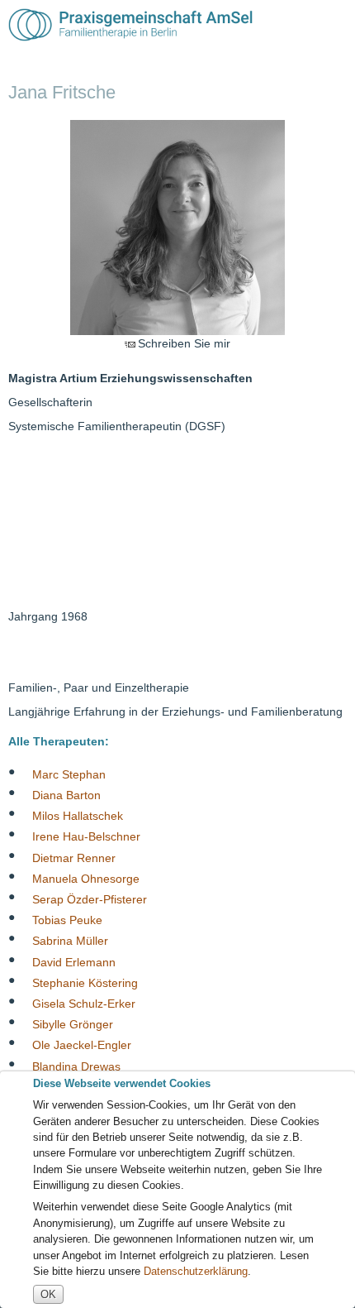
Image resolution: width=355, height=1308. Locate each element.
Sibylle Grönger (72, 1024)
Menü (333, 25)
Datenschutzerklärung (196, 1271)
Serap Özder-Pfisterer (89, 899)
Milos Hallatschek (77, 815)
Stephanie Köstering (85, 982)
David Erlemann (74, 961)
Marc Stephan (69, 773)
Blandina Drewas (76, 1065)
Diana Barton (66, 795)
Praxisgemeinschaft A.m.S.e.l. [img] (130, 24)
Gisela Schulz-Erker (83, 1003)
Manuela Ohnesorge (86, 877)
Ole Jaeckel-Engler (81, 1045)
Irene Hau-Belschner (86, 836)
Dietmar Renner (74, 857)
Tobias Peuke (67, 920)
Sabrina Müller (70, 940)
